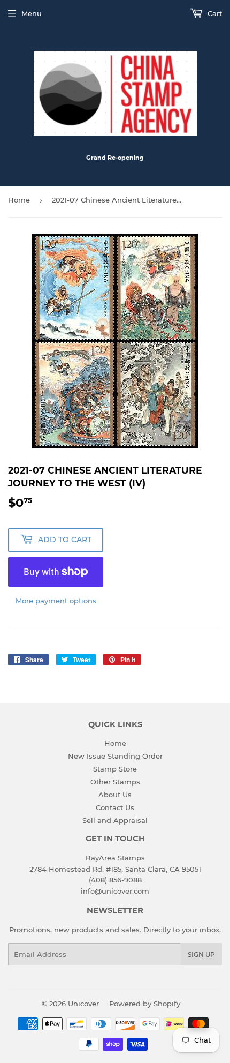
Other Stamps (115, 781)
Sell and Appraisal (115, 820)
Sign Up (201, 954)
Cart (213, 13)
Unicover (83, 1003)
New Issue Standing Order (115, 756)
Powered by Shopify (144, 1003)
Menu (31, 13)
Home (19, 200)
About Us (115, 794)
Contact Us (115, 807)
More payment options (56, 600)
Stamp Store (115, 769)
